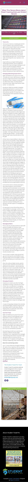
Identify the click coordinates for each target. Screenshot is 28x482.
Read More (14, 414)
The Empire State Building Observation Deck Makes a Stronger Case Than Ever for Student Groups (14, 396)
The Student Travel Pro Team (13, 365)
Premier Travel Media (13, 478)
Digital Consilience (14, 480)
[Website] (7, 380)
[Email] (5, 380)
